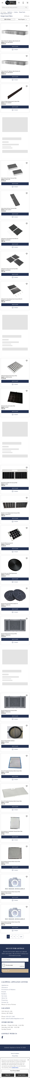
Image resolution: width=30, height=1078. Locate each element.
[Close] (28, 1060)
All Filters (8, 19)
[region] (15, 1068)
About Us (4, 998)
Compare (16, 49)
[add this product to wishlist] (27, 26)
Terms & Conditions (15, 1053)
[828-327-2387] (23, 3)
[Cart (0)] (27, 3)
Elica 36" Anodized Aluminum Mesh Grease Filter (11, 801)
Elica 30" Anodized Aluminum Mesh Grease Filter (11, 770)
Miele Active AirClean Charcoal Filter (9, 178)
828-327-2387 (10, 1016)
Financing (4, 1000)
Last (21, 936)
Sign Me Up (6, 970)
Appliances (9, 12)
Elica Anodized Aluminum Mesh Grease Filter (10, 861)
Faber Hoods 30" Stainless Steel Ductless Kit (10, 41)
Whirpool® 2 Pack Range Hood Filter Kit (9, 238)
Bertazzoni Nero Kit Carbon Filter (8, 406)
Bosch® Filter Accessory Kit (7, 543)
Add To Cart (15, 46)
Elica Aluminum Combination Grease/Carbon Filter (11, 831)
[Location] (19, 3)
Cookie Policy (15, 1067)
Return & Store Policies (9, 1004)
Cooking (16, 12)
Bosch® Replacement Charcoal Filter (9, 633)
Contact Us (5, 1002)
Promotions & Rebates (8, 989)
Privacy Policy (15, 1055)
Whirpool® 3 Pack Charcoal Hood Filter (9, 268)
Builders (4, 994)
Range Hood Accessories (6, 13)
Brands (4, 991)
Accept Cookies (22, 1075)
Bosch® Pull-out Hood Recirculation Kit (9, 603)
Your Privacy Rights (15, 1070)
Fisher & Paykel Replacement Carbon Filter (10, 101)
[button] (2, 3)
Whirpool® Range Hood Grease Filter (9, 375)
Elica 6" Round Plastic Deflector (8, 740)
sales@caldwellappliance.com (15, 1018)
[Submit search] (26, 7)
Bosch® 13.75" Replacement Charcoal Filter (10, 513)
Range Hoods (22, 12)
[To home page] (10, 2)
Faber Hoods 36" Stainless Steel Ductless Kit (10, 71)
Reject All (8, 1075)
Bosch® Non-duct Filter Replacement (9, 573)
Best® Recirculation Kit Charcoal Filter (9, 482)
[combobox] (22, 19)
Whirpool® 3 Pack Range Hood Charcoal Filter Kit (11, 299)
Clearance (5, 987)
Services (4, 996)
